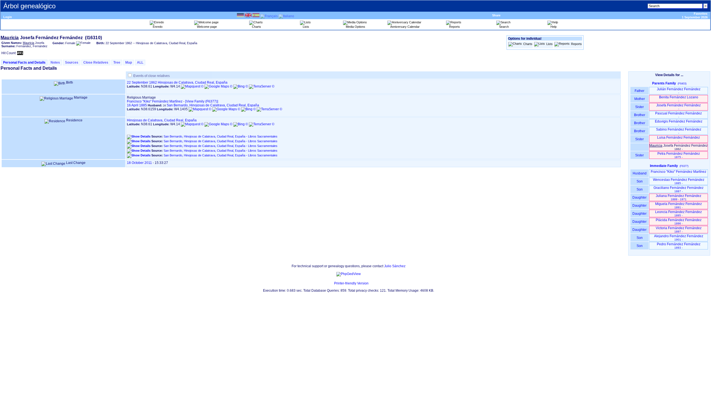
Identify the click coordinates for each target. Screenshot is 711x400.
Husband (639, 173)
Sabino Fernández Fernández (678, 131)
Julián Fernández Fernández (678, 90)
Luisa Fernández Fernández (678, 139)
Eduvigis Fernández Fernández (678, 122)
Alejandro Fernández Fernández (678, 237)
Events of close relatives (151, 76)
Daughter (639, 197)
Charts (527, 44)
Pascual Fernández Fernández (678, 114)
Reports (576, 44)
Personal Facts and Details (24, 62)
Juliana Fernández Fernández (678, 197)
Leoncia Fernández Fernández (678, 213)
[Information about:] (331, 283)
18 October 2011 (139, 163)
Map (128, 62)
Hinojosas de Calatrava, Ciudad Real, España (192, 82)
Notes (55, 62)
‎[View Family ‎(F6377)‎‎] (201, 101)
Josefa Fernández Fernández (678, 106)
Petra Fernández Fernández (678, 155)
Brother (639, 115)
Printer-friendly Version (351, 283)
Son (640, 181)
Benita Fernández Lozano (678, 98)
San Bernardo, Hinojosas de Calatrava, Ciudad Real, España (213, 105)
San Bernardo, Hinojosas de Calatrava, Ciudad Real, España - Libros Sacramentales (220, 136)
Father (639, 91)
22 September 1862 (142, 82)
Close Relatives (95, 62)
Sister (639, 107)
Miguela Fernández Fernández (678, 205)
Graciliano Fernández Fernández (679, 189)
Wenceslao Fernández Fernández (678, 181)
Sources (71, 62)
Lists (549, 44)
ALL (140, 62)
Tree (116, 62)
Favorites (700, 13)
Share (496, 15)
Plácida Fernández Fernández (679, 221)
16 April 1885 (137, 105)
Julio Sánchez (394, 266)
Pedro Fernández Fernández (678, 245)
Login (7, 17)
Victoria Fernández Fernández (679, 229)
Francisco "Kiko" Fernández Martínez (154, 101)
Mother (640, 99)
